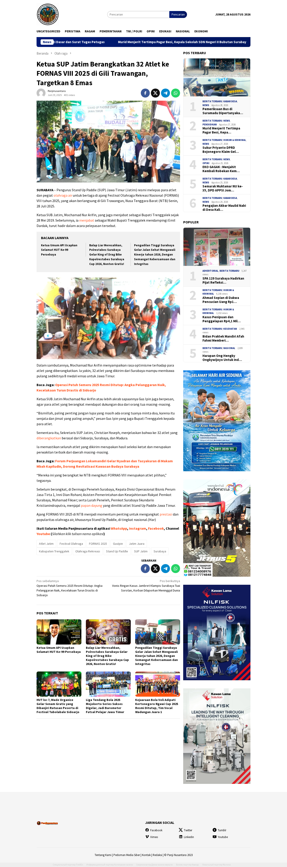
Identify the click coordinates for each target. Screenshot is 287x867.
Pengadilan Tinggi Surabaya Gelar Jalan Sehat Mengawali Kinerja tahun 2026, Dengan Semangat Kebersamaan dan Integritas (154, 254)
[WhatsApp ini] (175, 93)
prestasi (166, 514)
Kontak (146, 855)
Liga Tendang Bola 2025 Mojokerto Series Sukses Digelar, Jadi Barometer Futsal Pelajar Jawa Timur (105, 706)
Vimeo (154, 837)
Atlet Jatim (46, 544)
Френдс (195, 864)
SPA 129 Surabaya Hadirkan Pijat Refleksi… (223, 280)
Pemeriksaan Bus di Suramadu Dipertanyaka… (222, 111)
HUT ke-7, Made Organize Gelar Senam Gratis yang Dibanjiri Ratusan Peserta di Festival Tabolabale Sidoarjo (58, 706)
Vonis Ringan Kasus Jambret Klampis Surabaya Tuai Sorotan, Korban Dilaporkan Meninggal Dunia (146, 585)
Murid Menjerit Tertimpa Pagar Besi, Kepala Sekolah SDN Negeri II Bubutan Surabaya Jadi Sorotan (150, 42)
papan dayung (91, 505)
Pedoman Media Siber (126, 855)
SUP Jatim (141, 551)
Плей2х (79, 864)
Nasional (229, 348)
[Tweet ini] (155, 93)
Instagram (137, 528)
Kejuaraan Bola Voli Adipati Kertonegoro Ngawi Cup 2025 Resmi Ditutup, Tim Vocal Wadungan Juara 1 (156, 706)
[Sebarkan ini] (145, 93)
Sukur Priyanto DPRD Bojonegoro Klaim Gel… (220, 150)
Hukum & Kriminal (234, 140)
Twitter (188, 830)
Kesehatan (230, 328)
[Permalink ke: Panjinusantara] (41, 93)
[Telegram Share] (165, 93)
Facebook (156, 528)
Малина (227, 864)
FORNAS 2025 (98, 544)
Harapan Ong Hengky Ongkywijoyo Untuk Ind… (222, 358)
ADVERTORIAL (210, 270)
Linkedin (189, 837)
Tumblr (222, 830)
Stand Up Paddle (117, 551)
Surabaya (160, 551)
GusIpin (118, 544)
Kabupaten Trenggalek (54, 551)
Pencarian (178, 14)
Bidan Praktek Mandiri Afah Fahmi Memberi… (223, 338)
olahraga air (63, 195)
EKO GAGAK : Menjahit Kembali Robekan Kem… (221, 169)
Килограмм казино (123, 864)
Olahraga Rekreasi (87, 551)
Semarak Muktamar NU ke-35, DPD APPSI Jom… (222, 188)
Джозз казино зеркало (162, 864)
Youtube (44, 533)
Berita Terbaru (212, 101)
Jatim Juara (136, 544)
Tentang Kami (103, 855)
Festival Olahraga (71, 544)
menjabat (86, 220)
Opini (205, 163)
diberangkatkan (49, 438)
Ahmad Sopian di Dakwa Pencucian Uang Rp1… (220, 300)
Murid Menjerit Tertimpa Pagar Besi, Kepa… (221, 130)
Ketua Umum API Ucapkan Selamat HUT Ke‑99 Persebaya (59, 250)
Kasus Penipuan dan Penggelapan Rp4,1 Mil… (221, 319)
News (205, 105)
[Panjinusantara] (48, 14)
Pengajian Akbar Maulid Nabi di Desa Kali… (224, 208)
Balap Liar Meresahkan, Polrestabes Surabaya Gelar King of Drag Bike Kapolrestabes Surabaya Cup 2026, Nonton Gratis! (106, 254)
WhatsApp (119, 528)
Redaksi (157, 855)
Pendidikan (209, 124)
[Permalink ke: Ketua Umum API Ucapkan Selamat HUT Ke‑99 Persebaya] (59, 632)
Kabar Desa (230, 101)
